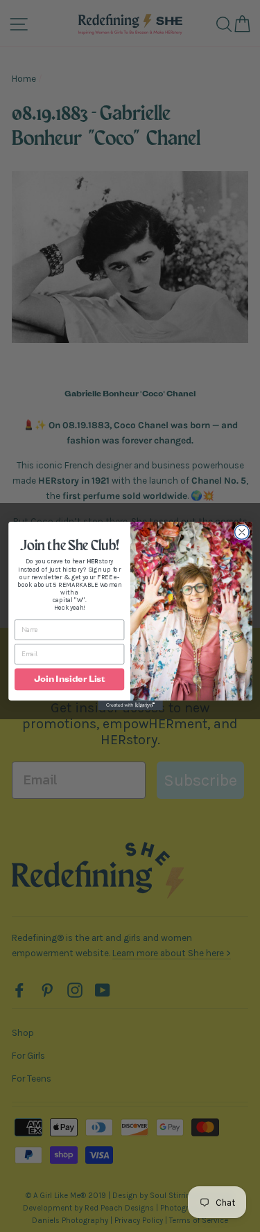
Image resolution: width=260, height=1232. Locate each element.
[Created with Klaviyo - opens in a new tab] (130, 705)
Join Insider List (69, 679)
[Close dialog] (241, 532)
